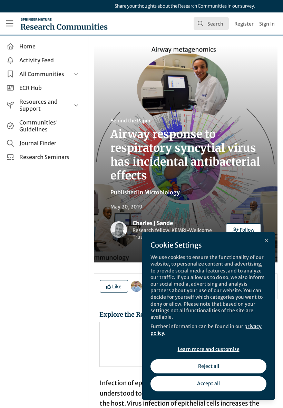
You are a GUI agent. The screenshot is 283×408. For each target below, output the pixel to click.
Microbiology (162, 192)
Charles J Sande (153, 223)
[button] (243, 229)
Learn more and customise (209, 349)
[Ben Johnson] (136, 285)
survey (247, 6)
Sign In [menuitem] (267, 24)
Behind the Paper (130, 121)
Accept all (208, 383)
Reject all (208, 366)
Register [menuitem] (244, 24)
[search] (211, 23)
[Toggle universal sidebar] (9, 23)
